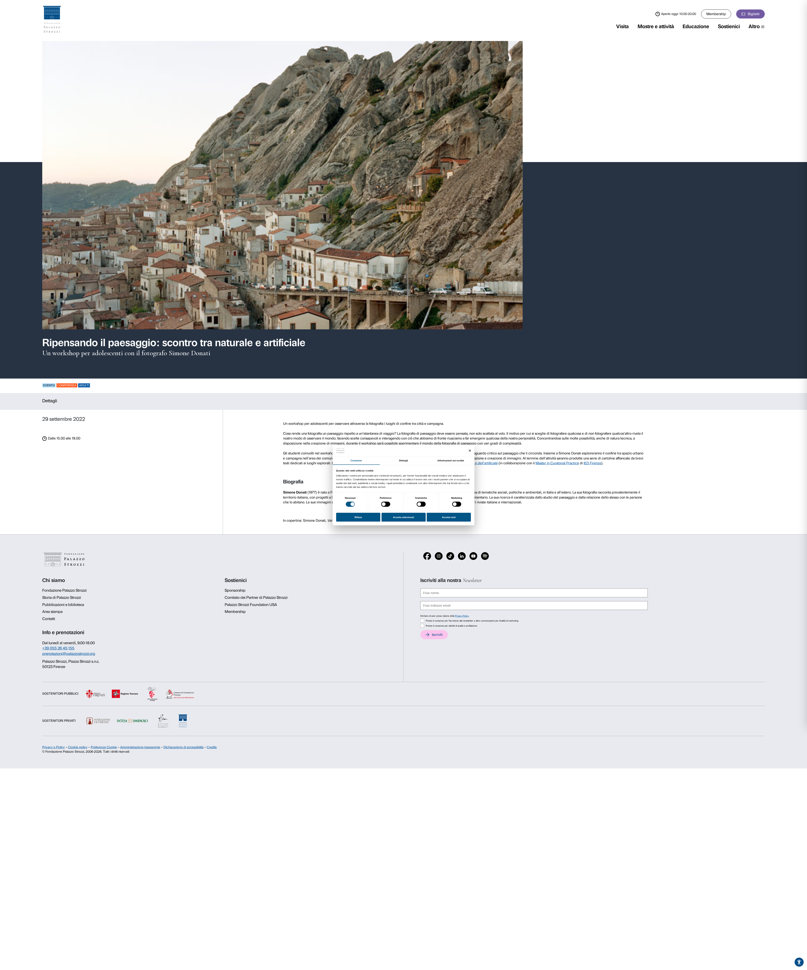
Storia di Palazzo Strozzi (61, 597)
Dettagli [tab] (403, 460)
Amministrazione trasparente (140, 747)
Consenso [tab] (356, 460)
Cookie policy (77, 747)
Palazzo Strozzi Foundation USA (251, 604)
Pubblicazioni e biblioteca (63, 604)
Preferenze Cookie (104, 747)
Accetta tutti (449, 517)
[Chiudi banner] (470, 451)
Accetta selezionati (403, 517)
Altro (754, 26)
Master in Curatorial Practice (557, 463)
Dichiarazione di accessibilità (183, 747)
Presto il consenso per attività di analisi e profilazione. (451, 625)
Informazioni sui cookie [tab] (451, 460)
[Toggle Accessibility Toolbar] (799, 962)
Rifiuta (358, 517)
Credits (212, 747)
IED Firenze (592, 463)
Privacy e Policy (53, 747)
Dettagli (49, 400)
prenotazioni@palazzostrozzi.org (68, 653)
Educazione (696, 26)
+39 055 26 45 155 (58, 648)
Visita (622, 26)
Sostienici (729, 26)
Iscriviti (437, 634)
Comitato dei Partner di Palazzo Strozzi (256, 597)
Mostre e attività (656, 26)
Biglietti (754, 14)
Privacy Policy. (462, 616)
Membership (716, 14)
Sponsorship (235, 590)
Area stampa (52, 611)
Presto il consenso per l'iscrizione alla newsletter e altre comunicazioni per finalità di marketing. (472, 620)
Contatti (48, 618)
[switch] (385, 504)
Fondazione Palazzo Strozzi (64, 590)
